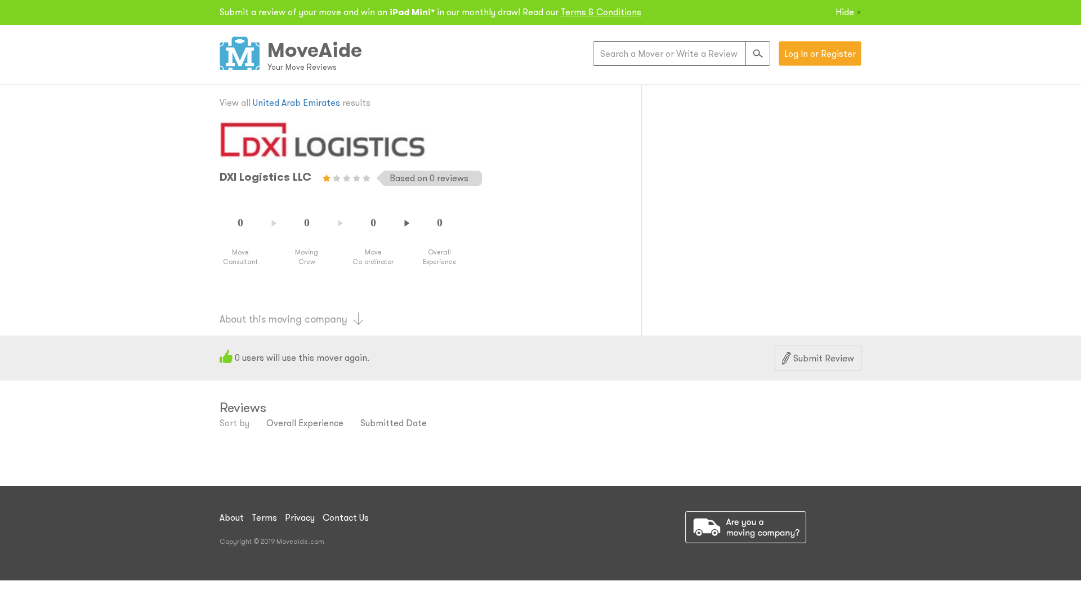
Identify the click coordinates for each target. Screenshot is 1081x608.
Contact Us (346, 517)
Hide (848, 11)
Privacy (300, 517)
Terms (264, 517)
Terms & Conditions (601, 11)
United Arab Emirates (296, 102)
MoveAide (314, 49)
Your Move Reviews (302, 67)
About (232, 517)
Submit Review (822, 358)
